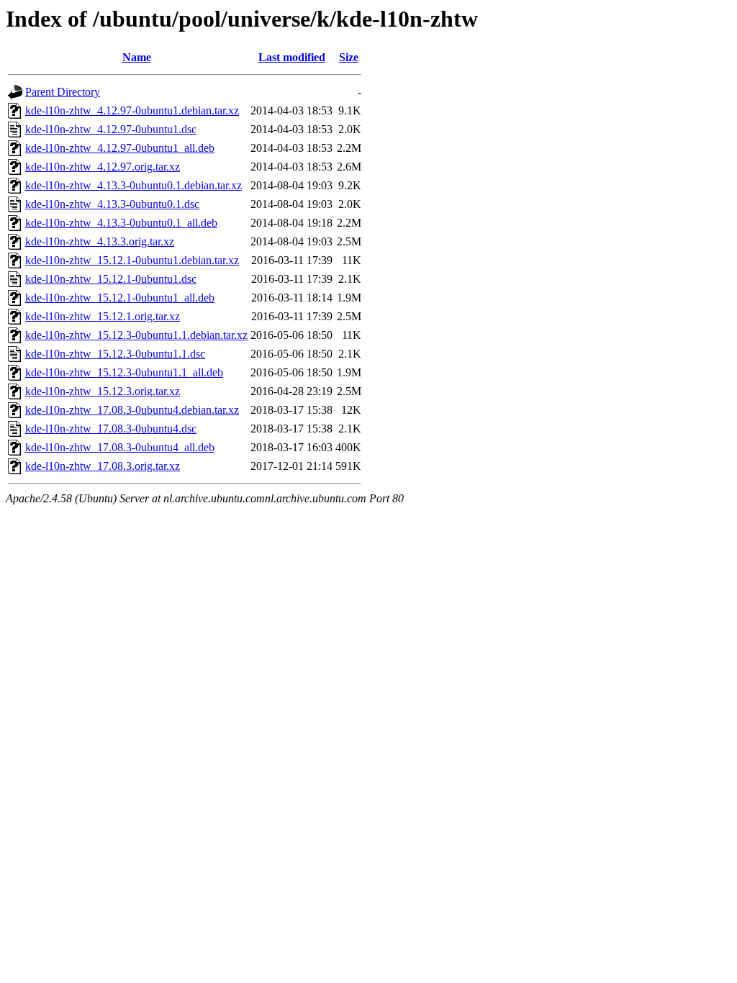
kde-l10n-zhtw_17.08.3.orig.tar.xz (102, 466)
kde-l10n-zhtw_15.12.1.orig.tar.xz (102, 316)
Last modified (291, 57)
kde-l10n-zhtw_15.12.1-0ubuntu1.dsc (110, 279)
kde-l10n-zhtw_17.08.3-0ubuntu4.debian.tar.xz (132, 410)
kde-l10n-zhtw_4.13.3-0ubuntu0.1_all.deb (121, 223)
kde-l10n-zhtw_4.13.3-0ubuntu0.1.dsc (112, 204)
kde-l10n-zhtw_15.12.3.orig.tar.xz (102, 391)
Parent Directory (62, 92)
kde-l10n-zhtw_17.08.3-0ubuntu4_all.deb (119, 447)
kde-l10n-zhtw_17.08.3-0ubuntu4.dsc (110, 428)
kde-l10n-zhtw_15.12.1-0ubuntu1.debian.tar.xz (132, 260)
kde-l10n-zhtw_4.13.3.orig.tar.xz (99, 241)
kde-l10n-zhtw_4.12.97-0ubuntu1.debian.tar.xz (132, 110)
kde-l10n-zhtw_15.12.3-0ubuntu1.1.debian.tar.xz (136, 335)
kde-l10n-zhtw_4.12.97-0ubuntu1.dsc (110, 129)
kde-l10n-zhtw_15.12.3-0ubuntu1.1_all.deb (124, 372)
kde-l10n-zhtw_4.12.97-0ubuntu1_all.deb (119, 148)
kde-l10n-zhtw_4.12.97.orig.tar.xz (102, 166)
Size (348, 57)
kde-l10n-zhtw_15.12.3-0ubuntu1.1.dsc (115, 354)
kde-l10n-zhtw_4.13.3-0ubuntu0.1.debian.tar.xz (133, 185)
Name (136, 57)
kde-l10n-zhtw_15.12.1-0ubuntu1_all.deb (119, 297)
